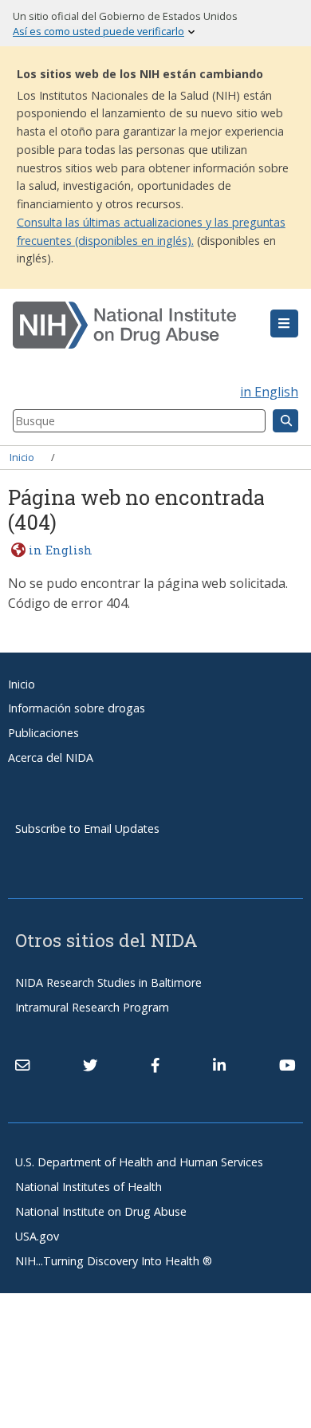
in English (269, 391)
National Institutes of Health (88, 1186)
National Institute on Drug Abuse (101, 1211)
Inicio (22, 457)
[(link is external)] (90, 1066)
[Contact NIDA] (22, 1066)
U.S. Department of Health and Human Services (139, 1162)
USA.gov (37, 1236)
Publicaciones (43, 732)
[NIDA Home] (131, 325)
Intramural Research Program (92, 1007)
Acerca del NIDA (50, 757)
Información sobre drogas (76, 708)
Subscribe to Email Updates (87, 828)
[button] (284, 324)
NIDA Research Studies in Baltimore (108, 982)
